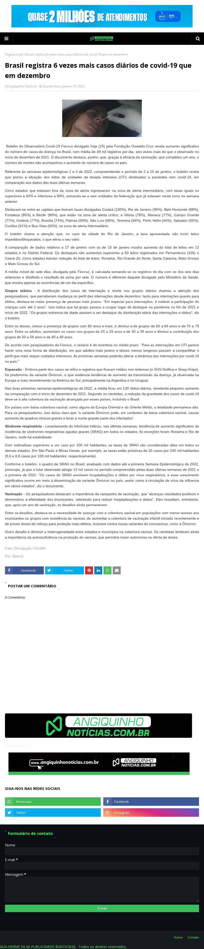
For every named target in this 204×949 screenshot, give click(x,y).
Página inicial (14, 54)
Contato (193, 937)
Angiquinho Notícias (22, 86)
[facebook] (151, 801)
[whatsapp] (53, 801)
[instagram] (151, 812)
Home (178, 937)
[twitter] (53, 812)
